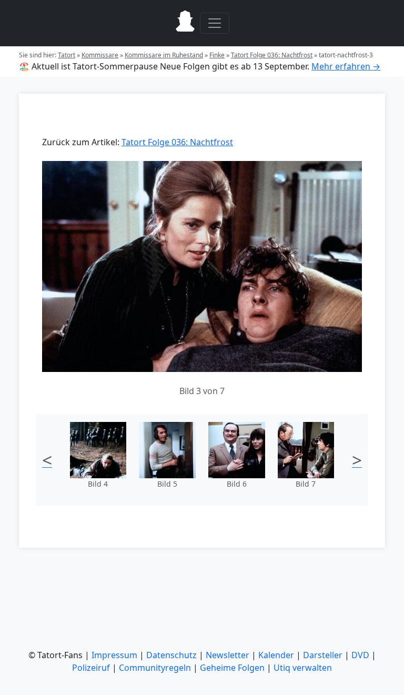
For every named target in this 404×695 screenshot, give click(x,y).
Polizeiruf (91, 667)
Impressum (114, 655)
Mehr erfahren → (345, 66)
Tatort (66, 55)
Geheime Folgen (232, 667)
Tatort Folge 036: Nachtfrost (271, 55)
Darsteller (322, 655)
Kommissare (100, 55)
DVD (360, 655)
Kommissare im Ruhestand (164, 55)
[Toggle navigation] (214, 23)
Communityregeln (155, 667)
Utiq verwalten (303, 667)
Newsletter (227, 655)
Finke (217, 55)
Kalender (276, 655)
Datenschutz (171, 655)
